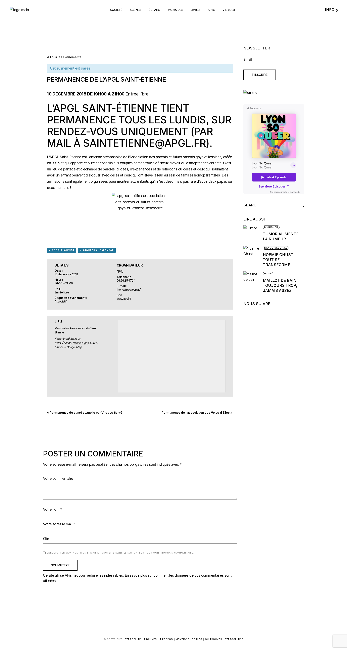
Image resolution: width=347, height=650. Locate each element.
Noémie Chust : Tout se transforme (279, 259)
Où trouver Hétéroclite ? (224, 639)
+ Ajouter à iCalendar (97, 250)
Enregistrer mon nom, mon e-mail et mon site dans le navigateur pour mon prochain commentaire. (120, 552)
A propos (166, 639)
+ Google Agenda (62, 250)
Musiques (271, 227)
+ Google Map (73, 347)
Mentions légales (189, 639)
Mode (268, 273)
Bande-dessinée (276, 247)
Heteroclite (132, 639)
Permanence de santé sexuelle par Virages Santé (84, 412)
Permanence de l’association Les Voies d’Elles (196, 412)
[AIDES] (273, 93)
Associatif (60, 301)
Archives (150, 639)
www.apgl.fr (124, 298)
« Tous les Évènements (64, 57)
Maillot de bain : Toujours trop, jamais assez (281, 285)
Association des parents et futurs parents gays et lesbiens (175, 157)
